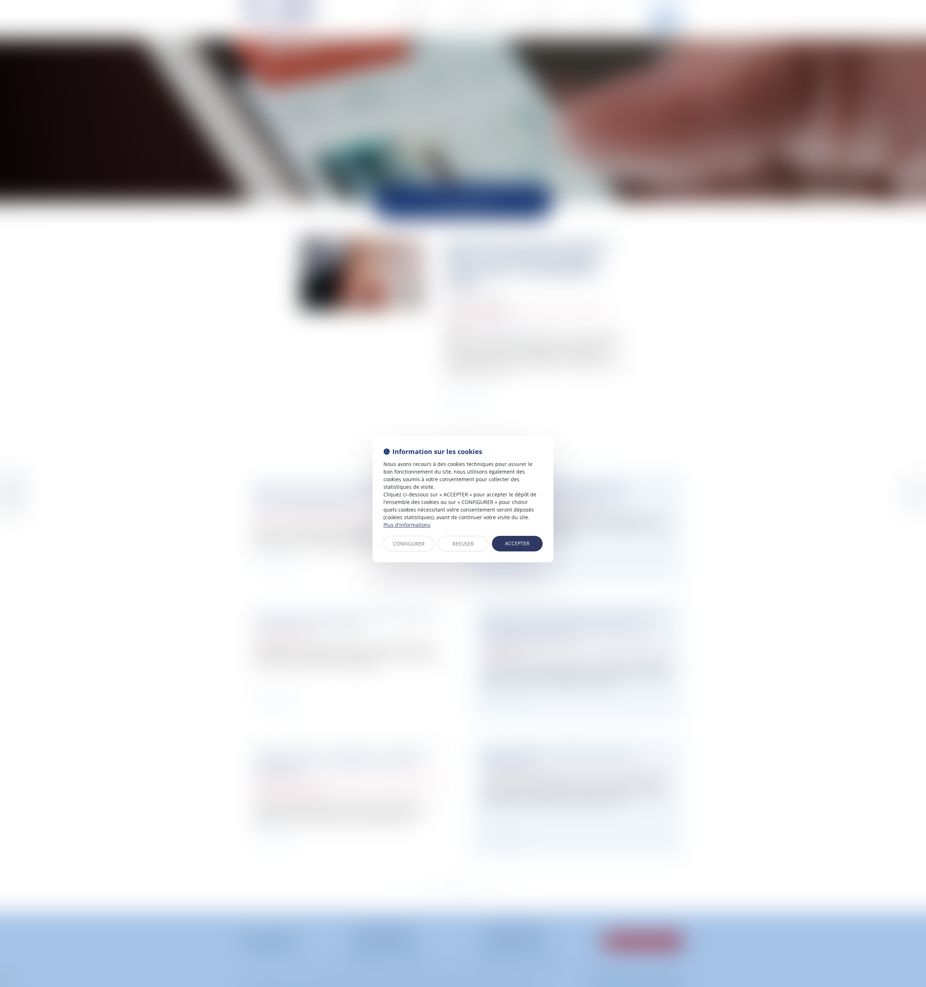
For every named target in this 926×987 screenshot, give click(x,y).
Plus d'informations (406, 524)
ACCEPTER (517, 543)
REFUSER (463, 543)
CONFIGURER (409, 543)
